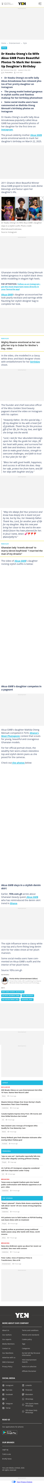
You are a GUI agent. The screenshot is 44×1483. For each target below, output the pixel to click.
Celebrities (5, 1108)
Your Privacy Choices (24, 1482)
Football (4, 1143)
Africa (3, 1238)
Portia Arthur (9, 72)
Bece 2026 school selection (12, 992)
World (4, 1132)
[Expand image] (42, 199)
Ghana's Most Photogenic (20, 734)
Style (25, 43)
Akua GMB (36, 135)
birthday (35, 361)
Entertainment (14, 43)
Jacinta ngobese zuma (11, 995)
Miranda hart (27, 999)
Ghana (13, 903)
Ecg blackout (28, 995)
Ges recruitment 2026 (10, 999)
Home (3, 43)
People (4, 1162)
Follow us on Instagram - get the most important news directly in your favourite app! (21, 287)
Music (4, 1096)
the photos (18, 762)
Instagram (7, 129)
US (3, 1120)
